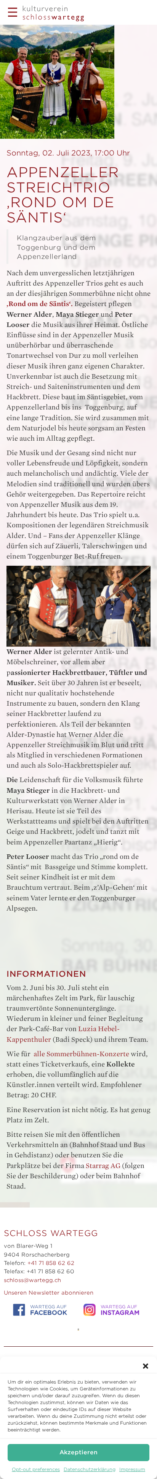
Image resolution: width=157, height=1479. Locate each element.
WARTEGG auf (48, 1310)
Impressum (132, 1469)
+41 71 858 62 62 (50, 1263)
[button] (145, 1366)
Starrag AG (103, 1166)
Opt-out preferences (36, 1469)
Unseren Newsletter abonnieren (48, 1293)
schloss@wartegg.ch (32, 1280)
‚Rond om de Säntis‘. (40, 304)
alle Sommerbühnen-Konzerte (81, 1054)
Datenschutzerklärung (89, 1469)
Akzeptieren (78, 1452)
